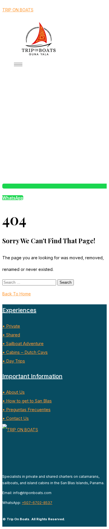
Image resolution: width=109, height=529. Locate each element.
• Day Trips (13, 361)
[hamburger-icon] (18, 64)
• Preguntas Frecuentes (26, 409)
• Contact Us (15, 418)
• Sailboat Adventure (23, 343)
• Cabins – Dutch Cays (25, 352)
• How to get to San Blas (27, 401)
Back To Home (16, 293)
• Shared (11, 335)
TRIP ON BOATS (17, 9)
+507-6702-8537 (37, 502)
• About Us (13, 392)
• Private (11, 326)
